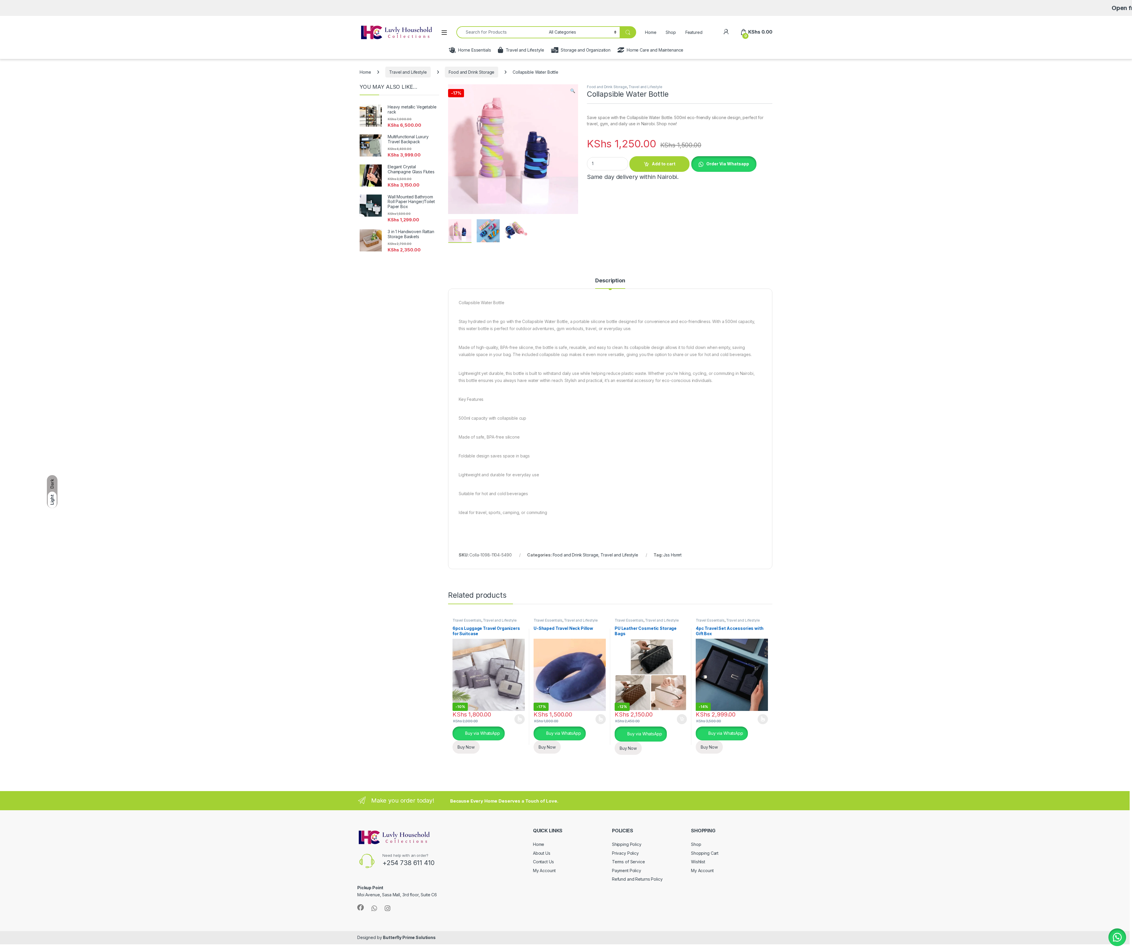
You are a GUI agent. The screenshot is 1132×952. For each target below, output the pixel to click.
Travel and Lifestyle (525, 49)
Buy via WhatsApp (482, 733)
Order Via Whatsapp (727, 163)
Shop (671, 32)
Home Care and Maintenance (655, 49)
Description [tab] (610, 281)
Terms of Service (628, 861)
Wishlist (698, 861)
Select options (518, 719)
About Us (541, 853)
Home (650, 32)
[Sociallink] (360, 907)
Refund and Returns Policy (637, 879)
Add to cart (663, 163)
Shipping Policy (626, 844)
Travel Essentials (467, 620)
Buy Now (466, 747)
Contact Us (543, 861)
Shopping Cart (704, 853)
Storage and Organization (586, 49)
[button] (572, 90)
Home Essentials (474, 49)
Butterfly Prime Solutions (409, 937)
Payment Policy (626, 870)
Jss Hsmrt (672, 554)
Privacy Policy (625, 853)
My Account (544, 870)
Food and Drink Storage (471, 72)
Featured (693, 32)
